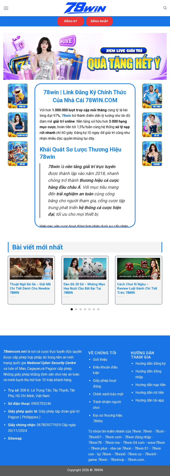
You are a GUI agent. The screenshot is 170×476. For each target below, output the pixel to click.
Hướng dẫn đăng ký (150, 363)
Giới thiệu (100, 359)
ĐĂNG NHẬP (99, 21)
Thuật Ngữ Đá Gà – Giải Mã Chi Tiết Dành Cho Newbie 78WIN (30, 288)
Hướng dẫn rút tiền (149, 392)
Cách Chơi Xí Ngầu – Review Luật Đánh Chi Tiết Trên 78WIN (137, 288)
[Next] (157, 275)
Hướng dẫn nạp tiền (150, 385)
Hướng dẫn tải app (149, 400)
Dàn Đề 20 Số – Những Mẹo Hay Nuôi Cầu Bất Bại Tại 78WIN (84, 288)
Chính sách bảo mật (108, 394)
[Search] (165, 8)
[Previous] (13, 275)
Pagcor (50, 368)
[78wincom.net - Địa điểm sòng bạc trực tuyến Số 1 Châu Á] (85, 8)
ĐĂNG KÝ (70, 21)
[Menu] (6, 8)
